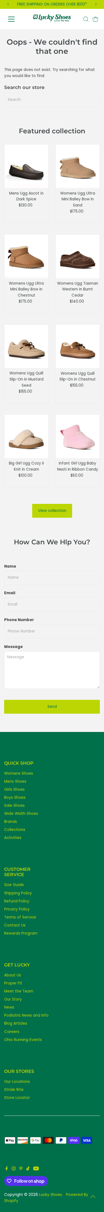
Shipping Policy (18, 893)
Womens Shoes (18, 773)
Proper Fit (13, 983)
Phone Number (19, 619)
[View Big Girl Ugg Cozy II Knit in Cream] (26, 436)
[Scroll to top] (92, 1196)
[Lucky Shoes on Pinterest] (21, 1169)
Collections (14, 829)
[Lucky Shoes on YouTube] (36, 1169)
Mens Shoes (15, 781)
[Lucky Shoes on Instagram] (13, 1169)
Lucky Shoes (50, 1194)
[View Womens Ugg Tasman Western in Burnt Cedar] (78, 256)
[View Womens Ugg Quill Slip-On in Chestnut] (78, 346)
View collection (52, 510)
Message (13, 646)
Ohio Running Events (23, 1039)
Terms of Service (20, 917)
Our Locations (17, 1081)
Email (9, 593)
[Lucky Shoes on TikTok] (28, 1169)
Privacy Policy (17, 909)
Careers (11, 1031)
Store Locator (17, 1097)
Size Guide (14, 884)
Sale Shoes (14, 805)
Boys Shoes (15, 797)
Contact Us (15, 925)
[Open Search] (85, 19)
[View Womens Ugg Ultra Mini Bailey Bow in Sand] (78, 166)
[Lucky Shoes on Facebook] (6, 1169)
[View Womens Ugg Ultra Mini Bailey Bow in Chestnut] (26, 256)
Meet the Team (18, 991)
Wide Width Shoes (21, 813)
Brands (10, 821)
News (9, 1007)
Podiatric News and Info (26, 1015)
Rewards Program (20, 933)
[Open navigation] (15, 19)
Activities (12, 837)
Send (52, 706)
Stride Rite (14, 1089)
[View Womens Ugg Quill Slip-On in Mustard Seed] (26, 346)
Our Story (13, 999)
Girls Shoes (14, 789)
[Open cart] (95, 19)
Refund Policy (16, 901)
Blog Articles (15, 1023)
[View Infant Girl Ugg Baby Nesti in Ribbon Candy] (78, 436)
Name (10, 566)
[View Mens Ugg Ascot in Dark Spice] (26, 166)
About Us (12, 975)
